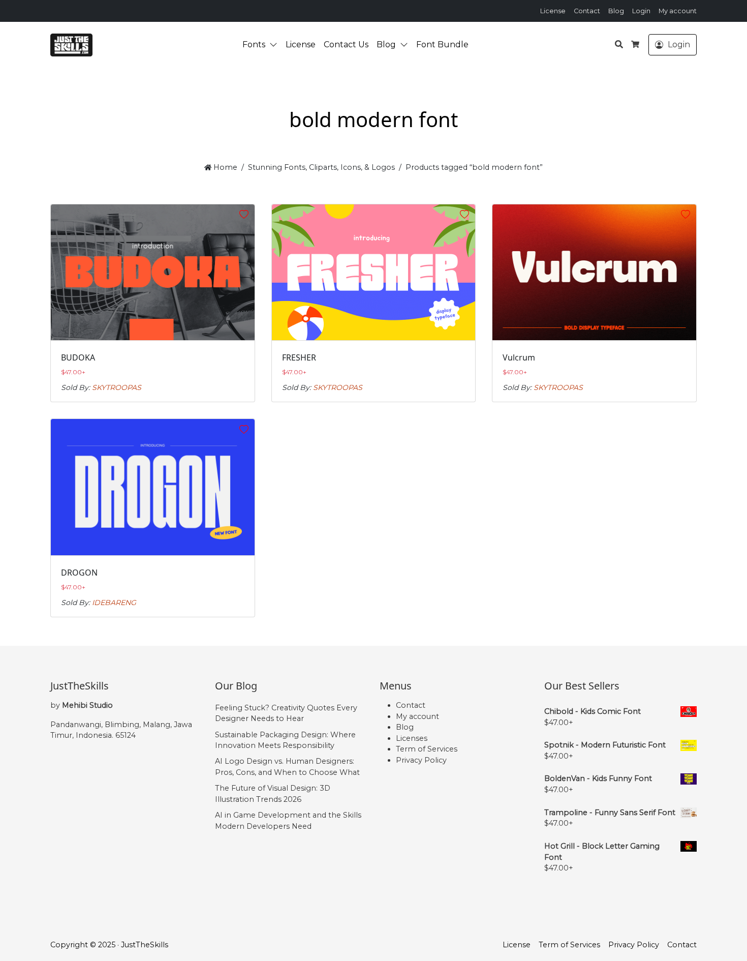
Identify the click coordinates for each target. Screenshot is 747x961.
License (553, 11)
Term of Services (426, 749)
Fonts (253, 44)
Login (641, 11)
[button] (275, 45)
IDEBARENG (114, 602)
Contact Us (346, 44)
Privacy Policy (421, 760)
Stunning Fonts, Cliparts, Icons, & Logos (321, 167)
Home (224, 167)
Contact (587, 11)
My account (678, 11)
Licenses (411, 738)
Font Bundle (442, 44)
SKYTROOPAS (116, 387)
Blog (616, 11)
